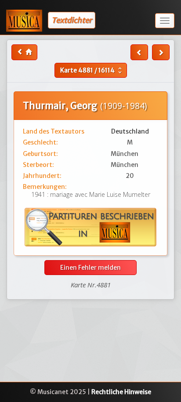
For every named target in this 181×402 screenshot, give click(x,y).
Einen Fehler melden (90, 268)
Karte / (92, 70)
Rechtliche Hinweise (121, 392)
